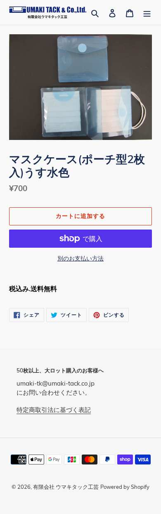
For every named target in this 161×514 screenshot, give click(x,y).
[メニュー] (147, 12)
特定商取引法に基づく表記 (54, 410)
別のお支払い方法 (80, 258)
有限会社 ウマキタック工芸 (66, 486)
